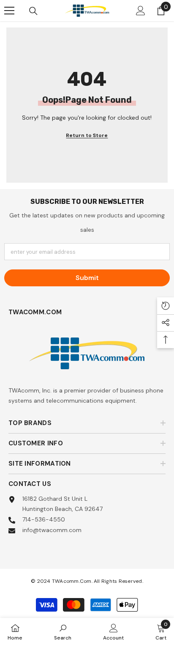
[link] (62, 631)
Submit (87, 277)
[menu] (9, 10)
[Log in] (140, 10)
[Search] (33, 11)
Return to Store (87, 135)
